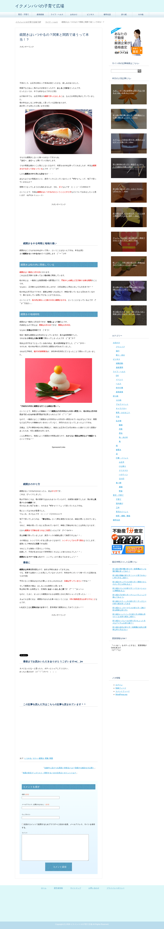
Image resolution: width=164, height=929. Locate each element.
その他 (140, 14)
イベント (119, 379)
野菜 (120, 491)
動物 (120, 425)
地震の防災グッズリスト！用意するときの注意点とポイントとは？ (49, 773)
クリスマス (123, 470)
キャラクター (121, 408)
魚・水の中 (123, 437)
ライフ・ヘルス (57, 14)
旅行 (117, 351)
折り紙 (124, 14)
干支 (117, 417)
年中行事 (119, 388)
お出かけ (73, 14)
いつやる (28, 758)
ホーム (43, 888)
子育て (118, 499)
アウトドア (120, 347)
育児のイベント (122, 512)
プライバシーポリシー (116, 888)
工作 (117, 508)
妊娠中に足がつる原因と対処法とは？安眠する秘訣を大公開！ (69, 768)
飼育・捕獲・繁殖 (123, 516)
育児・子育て (23, 14)
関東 (47, 758)
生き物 (118, 421)
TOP (29, 22)
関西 (51, 758)
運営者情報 (58, 888)
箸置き (118, 450)
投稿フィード (120, 688)
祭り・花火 (120, 355)
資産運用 (119, 367)
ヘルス (118, 384)
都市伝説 (107, 14)
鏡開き (41, 758)
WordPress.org (121, 694)
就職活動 (119, 363)
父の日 (121, 479)
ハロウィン (123, 474)
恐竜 (120, 429)
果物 (120, 487)
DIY (117, 376)
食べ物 (118, 483)
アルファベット (122, 404)
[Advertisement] (59, 66)
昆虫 (120, 433)
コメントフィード (122, 691)
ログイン (119, 685)
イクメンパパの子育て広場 (39, 6)
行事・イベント (122, 458)
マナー (35, 758)
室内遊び (119, 503)
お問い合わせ (93, 888)
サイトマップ (75, 888)
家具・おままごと (123, 413)
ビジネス (90, 14)
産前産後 (40, 14)
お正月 (121, 462)
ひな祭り (122, 466)
